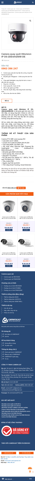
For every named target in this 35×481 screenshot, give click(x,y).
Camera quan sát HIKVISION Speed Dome (11, 10)
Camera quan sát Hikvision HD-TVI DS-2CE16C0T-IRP (9, 253)
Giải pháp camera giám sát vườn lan (11, 405)
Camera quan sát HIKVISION (22, 8)
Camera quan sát (11, 8)
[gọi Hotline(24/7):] (14, 478)
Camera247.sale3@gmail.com (13, 460)
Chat (30, 478)
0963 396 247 (11, 462)
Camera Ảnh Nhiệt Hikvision (9, 417)
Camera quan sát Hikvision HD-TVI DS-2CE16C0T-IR (26, 253)
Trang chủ (3, 8)
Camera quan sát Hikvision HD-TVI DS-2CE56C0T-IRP (9, 217)
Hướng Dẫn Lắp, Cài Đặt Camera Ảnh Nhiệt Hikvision (15, 415)
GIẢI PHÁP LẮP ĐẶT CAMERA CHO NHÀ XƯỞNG (14, 407)
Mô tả (7, 101)
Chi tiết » (9, 230)
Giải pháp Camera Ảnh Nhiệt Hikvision (11, 413)
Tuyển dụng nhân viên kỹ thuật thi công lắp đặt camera (15, 411)
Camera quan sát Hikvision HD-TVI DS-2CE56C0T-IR (26, 217)
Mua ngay (22, 188)
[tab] (6, 101)
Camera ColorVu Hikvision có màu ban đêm (13, 409)
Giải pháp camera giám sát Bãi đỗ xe (11, 404)
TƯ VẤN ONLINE (26, 453)
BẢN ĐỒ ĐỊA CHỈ (8, 453)
